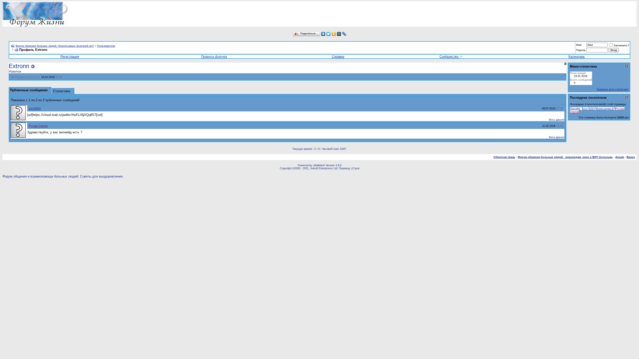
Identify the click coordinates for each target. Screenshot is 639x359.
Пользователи (106, 45)
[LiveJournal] (344, 34)
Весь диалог (556, 119)
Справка (338, 56)
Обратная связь (504, 157)
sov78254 (35, 108)
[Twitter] (328, 34)
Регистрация (69, 56)
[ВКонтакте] (323, 34)
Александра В (605, 108)
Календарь (576, 56)
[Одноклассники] (333, 34)
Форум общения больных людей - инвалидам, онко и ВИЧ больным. (565, 157)
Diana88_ (575, 108)
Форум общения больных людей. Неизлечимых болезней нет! (54, 45)
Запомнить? (621, 45)
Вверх (631, 157)
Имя (579, 44)
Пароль (581, 50)
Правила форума (214, 56)
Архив (619, 157)
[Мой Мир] (339, 34)
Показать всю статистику (613, 89)
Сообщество (449, 56)
